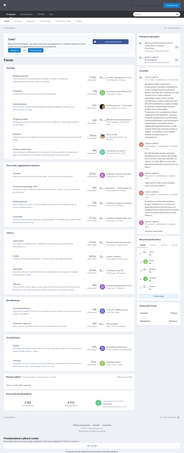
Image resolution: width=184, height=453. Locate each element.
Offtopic (17, 360)
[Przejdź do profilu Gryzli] (141, 174)
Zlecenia (17, 284)
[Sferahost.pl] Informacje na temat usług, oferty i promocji (130, 242)
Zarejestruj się (171, 5)
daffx (113, 94)
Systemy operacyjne (22, 149)
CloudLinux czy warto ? (116, 151)
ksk (112, 153)
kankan (114, 176)
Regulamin (31, 21)
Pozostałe (17, 216)
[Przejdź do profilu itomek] (102, 106)
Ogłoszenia (18, 240)
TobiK (113, 326)
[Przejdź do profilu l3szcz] (102, 204)
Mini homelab (111, 324)
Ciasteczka (106, 425)
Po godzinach (13, 337)
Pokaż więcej (159, 296)
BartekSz (114, 80)
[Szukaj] (177, 14)
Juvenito (152, 278)
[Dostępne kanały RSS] (178, 417)
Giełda (16, 345)
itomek (114, 108)
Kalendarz (18, 21)
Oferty (10, 232)
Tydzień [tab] (142, 245)
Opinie (16, 256)
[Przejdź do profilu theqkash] (102, 189)
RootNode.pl (12, 300)
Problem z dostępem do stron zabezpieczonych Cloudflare (130, 77)
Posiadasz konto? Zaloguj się (147, 5)
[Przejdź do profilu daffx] (102, 92)
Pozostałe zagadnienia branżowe (23, 165)
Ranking (79, 21)
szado (151, 260)
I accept (93, 446)
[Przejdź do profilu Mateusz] (145, 270)
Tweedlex (115, 122)
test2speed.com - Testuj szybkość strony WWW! (127, 105)
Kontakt (96, 425)
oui (112, 312)
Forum (7, 21)
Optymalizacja (19, 104)
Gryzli (152, 176)
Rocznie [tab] (164, 245)
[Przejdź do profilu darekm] (145, 287)
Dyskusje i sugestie (21, 323)
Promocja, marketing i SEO (25, 186)
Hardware (17, 91)
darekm (152, 286)
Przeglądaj (10, 14)
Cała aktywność (26, 14)
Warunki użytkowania (44, 441)
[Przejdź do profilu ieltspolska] (98, 403)
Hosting (10, 68)
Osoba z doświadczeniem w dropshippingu (124, 285)
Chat (51, 14)
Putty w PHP (111, 134)
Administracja (45, 21)
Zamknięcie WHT (113, 362)
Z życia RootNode (21, 308)
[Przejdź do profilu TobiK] (102, 325)
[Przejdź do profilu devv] (102, 287)
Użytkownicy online (63, 21)
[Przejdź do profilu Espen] (102, 272)
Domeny (17, 173)
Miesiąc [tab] (153, 245)
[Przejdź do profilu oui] (102, 311)
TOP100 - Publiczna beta (116, 310)
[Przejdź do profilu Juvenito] (145, 279)
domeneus (115, 349)
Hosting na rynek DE (115, 270)
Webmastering (20, 201)
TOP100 (40, 14)
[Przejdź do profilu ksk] (102, 152)
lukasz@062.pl (112, 451)
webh (113, 259)
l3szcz (113, 205)
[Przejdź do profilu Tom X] (102, 363)
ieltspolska (107, 404)
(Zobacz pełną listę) (124, 377)
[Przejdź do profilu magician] (141, 144)
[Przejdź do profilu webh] (102, 258)
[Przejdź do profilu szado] (145, 261)
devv (113, 288)
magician (153, 146)
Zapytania (17, 269)
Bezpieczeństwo (20, 76)
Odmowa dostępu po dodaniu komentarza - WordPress (129, 203)
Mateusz (152, 269)
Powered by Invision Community (92, 431)
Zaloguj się (14, 50)
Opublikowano (167, 80)
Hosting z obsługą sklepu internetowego (123, 218)
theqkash (114, 190)
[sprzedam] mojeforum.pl (116, 347)
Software (17, 134)
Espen (113, 273)
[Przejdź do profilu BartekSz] (102, 79)
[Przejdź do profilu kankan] (102, 175)
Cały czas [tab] (174, 245)
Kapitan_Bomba (117, 137)
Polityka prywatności (81, 425)
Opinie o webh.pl (113, 256)
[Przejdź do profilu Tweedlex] (102, 121)
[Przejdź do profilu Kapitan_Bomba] (102, 136)
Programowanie (20, 119)
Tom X (113, 365)
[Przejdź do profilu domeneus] (102, 348)
